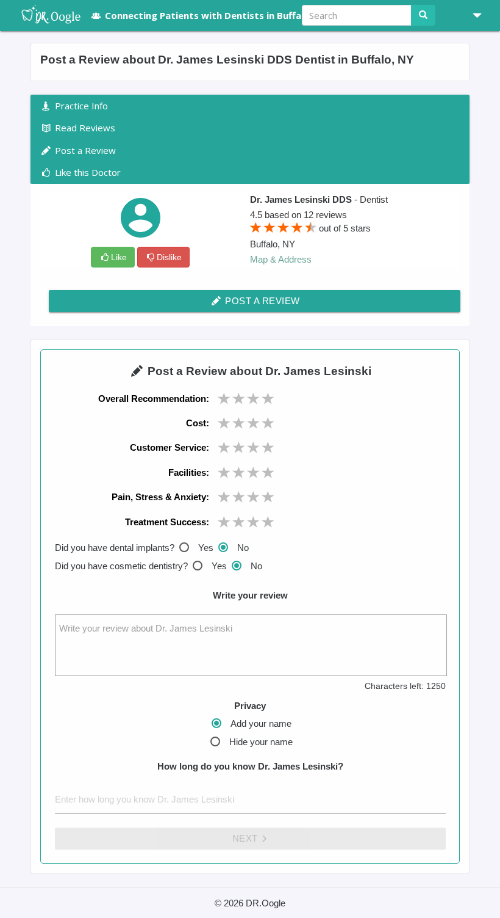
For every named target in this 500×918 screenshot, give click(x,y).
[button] (472, 15)
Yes (205, 547)
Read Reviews (83, 128)
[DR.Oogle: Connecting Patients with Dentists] (45, 15)
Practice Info (80, 106)
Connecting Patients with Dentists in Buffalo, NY (216, 15)
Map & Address (281, 259)
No (243, 547)
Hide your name (261, 742)
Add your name (260, 723)
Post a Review (261, 301)
